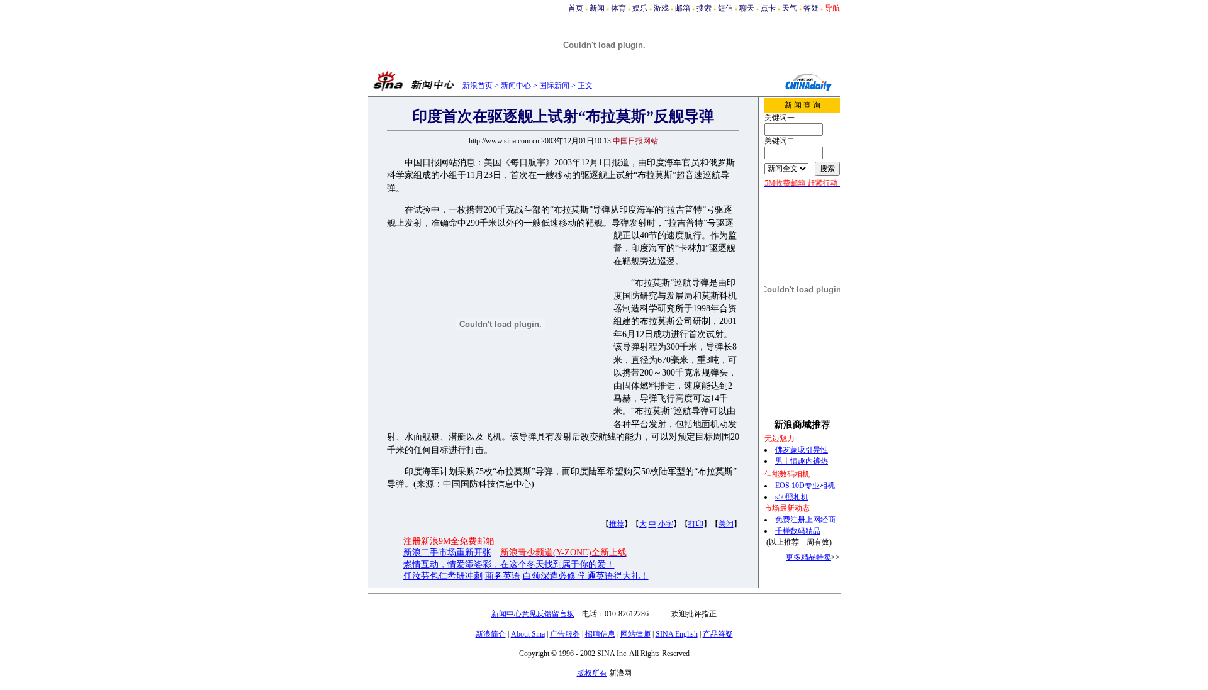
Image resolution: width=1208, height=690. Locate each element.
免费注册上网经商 (805, 519)
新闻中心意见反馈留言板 (532, 613)
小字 (665, 524)
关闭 (726, 524)
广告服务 (565, 634)
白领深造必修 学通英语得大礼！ (586, 576)
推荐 (616, 524)
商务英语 (502, 576)
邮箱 (682, 8)
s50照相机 (791, 496)
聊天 (746, 8)
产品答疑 (718, 634)
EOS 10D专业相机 (805, 485)
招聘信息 (600, 634)
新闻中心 (516, 85)
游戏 (661, 8)
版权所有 (592, 673)
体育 (618, 8)
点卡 (768, 8)
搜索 (704, 8)
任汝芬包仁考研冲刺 (443, 576)
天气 (789, 8)
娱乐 (639, 8)
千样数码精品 (797, 530)
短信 (725, 8)
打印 (695, 524)
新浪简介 (491, 634)
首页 (575, 8)
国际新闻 (554, 85)
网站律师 (635, 634)
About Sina (528, 634)
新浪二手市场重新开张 (447, 552)
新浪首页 (477, 85)
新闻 (597, 8)
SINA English (677, 634)
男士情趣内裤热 (801, 461)
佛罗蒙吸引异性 (801, 449)
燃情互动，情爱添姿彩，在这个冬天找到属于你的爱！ (509, 564)
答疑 (811, 8)
